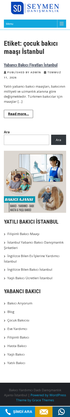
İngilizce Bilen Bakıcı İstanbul (29, 269)
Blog (10, 311)
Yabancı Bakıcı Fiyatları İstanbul (31, 65)
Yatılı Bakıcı (16, 363)
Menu (9, 24)
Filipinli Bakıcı (18, 337)
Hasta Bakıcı (17, 346)
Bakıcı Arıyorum (19, 303)
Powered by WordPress (48, 395)
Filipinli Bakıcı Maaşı (23, 234)
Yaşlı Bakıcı (16, 354)
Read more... (18, 114)
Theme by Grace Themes (35, 400)
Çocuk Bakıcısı (18, 320)
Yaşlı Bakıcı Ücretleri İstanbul (29, 278)
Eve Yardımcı (17, 329)
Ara (7, 132)
